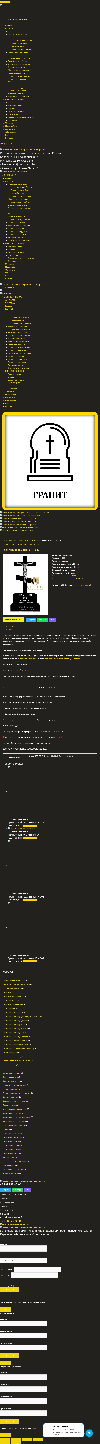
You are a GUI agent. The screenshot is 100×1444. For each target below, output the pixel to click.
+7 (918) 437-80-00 (12, 175)
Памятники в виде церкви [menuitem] (19, 76)
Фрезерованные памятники (20, 208)
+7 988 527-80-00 (11, 296)
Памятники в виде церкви (19, 220)
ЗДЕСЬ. (80, 579)
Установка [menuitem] (9, 123)
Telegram (31, 620)
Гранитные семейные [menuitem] (20, 43)
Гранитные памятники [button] (17, 36)
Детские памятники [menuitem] (16, 94)
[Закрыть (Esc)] (38, 1439)
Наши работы (11, 267)
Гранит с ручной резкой (21, 196)
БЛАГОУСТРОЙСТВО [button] (14, 101)
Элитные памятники (16, 211)
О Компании (10, 273)
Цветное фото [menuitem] (14, 114)
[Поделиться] (27, 1439)
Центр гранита (6, 144)
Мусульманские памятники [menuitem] (19, 82)
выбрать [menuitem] (23, 19)
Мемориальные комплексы (19, 214)
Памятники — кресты (17, 223)
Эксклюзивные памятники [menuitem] (19, 97)
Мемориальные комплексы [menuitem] (19, 70)
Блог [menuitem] (7, 135)
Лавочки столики (15, 246)
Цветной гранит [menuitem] (17, 46)
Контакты (9, 279)
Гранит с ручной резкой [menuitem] (21, 49)
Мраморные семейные (20, 202)
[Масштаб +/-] (5, 1439)
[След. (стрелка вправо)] (16, 1442)
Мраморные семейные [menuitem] (20, 58)
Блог (7, 276)
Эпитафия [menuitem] (12, 120)
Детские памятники (16, 237)
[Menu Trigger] (5, 2)
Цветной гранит (17, 193)
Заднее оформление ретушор (21, 258)
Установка (9, 264)
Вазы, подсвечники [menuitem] (16, 111)
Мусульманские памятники (19, 226)
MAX (52, 620)
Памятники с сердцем (17, 232)
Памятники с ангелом (17, 235)
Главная (8, 178)
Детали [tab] (11, 630)
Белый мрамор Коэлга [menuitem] (17, 61)
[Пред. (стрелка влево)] (5, 1442)
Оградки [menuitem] (11, 109)
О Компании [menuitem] (10, 132)
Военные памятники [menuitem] (16, 73)
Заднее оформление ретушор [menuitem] (21, 117)
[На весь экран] (16, 1439)
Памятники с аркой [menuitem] (16, 85)
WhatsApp (42, 620)
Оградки (11, 249)
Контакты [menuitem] (9, 138)
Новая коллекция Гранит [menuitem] (21, 40)
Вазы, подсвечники (16, 252)
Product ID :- (5, 1275)
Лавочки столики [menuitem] (15, 106)
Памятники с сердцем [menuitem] (17, 88)
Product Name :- (7, 1269)
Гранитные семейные (20, 190)
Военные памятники (16, 217)
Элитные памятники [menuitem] (16, 67)
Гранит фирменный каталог (23, 540)
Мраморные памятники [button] (18, 53)
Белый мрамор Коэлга (17, 205)
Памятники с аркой (16, 229)
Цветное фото (14, 255)
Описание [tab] (12, 627)
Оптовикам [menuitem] (10, 129)
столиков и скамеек (27, 659)
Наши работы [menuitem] (11, 126)
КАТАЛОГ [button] (9, 30)
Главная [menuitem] (8, 26)
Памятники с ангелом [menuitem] (17, 91)
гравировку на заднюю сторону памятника (62, 659)
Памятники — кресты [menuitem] (17, 79)
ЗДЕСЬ (74, 576)
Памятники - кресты (35, 545)
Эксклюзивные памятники (19, 240)
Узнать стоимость (13, 620)
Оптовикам (10, 270)
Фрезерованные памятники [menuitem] (20, 64)
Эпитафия (12, 261)
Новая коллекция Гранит (21, 187)
